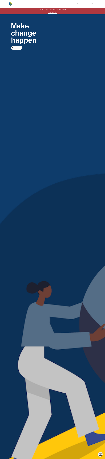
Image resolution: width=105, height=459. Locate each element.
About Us (79, 4)
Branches (86, 4)
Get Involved (94, 4)
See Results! (52, 12)
